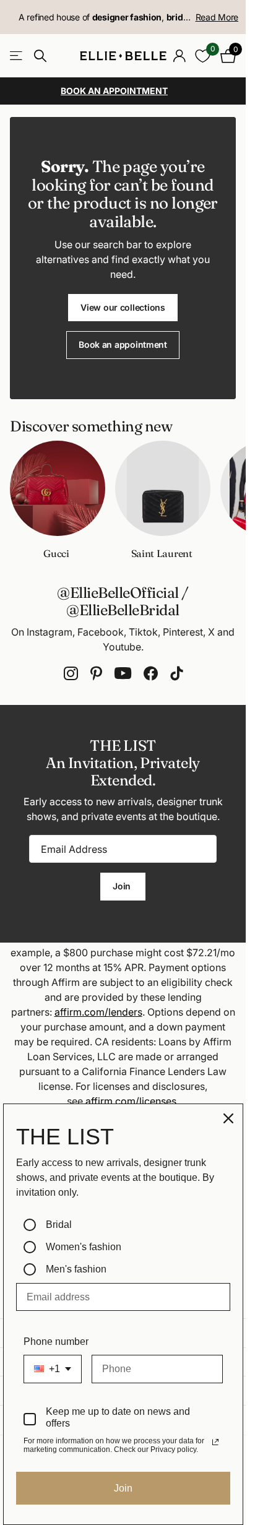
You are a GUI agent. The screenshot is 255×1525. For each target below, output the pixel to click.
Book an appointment (123, 344)
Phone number (56, 1341)
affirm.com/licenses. (132, 1101)
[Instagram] (71, 674)
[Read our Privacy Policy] (215, 1442)
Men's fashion (76, 1269)
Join (123, 886)
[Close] (228, 1118)
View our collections (122, 307)
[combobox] (53, 1369)
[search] (40, 56)
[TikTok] (176, 674)
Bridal (59, 1224)
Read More (217, 17)
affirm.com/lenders (98, 1012)
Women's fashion (83, 1247)
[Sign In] (179, 56)
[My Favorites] (203, 56)
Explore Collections (17, 56)
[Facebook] (151, 674)
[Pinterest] (96, 674)
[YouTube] (123, 673)
